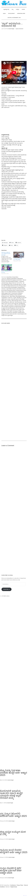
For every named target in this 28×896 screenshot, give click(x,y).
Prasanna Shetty (19, 290)
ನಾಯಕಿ (12, 303)
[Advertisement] (14, 47)
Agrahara (9, 278)
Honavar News (15, 277)
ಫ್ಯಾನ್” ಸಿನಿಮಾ (3, 305)
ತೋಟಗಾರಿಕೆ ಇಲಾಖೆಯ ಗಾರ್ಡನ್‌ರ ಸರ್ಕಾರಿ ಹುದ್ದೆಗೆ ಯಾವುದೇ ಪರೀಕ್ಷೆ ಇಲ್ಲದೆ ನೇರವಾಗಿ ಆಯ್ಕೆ (11, 794)
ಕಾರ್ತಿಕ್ (5, 299)
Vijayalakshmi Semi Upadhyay (7, 294)
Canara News (9, 277)
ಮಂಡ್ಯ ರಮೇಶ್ (11, 306)
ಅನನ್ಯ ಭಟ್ (23, 297)
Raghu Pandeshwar (13, 291)
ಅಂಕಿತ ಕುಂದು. (10, 297)
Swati (9, 293)
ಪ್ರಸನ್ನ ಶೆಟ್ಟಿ (20, 303)
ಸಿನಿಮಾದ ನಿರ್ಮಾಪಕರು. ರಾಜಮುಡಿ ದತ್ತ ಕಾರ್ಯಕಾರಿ (17, 313)
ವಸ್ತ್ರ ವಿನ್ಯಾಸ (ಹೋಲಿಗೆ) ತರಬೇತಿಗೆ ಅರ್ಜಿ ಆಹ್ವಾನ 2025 (13, 814)
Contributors (13, 885)
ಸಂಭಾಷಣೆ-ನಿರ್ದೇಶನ (20, 312)
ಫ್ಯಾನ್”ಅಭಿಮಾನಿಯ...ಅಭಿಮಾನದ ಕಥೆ (13, 305)
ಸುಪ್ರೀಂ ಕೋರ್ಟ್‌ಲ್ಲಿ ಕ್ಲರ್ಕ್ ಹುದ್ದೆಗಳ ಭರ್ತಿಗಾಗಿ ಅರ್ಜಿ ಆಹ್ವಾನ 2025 (11, 870)
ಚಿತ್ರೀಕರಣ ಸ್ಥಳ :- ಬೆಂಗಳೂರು (6, 300)
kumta (2, 290)
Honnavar (14, 288)
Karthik (23, 288)
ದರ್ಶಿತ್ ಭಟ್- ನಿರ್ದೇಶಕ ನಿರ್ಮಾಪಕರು (16, 302)
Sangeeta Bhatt (20, 291)
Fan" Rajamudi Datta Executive (12, 285)
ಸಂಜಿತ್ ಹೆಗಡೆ (14, 312)
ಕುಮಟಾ (8, 299)
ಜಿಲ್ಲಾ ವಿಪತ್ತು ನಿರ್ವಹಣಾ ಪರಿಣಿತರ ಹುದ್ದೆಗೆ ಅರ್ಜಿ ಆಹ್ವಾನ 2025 (13, 772)
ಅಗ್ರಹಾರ (14, 297)
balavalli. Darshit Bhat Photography (8, 279)
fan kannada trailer (17, 284)
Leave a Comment (19, 28)
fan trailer (3, 285)
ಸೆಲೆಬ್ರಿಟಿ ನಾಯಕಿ (4, 315)
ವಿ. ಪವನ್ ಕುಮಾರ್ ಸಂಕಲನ (14, 309)
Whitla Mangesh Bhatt (20, 296)
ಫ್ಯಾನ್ (24, 303)
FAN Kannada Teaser (8, 284)
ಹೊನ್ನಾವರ (11, 315)
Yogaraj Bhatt (4, 297)
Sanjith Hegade (4, 293)
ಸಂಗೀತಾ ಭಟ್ (9, 312)
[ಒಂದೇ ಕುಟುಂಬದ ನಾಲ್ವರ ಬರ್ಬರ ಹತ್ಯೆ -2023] (18, 255)
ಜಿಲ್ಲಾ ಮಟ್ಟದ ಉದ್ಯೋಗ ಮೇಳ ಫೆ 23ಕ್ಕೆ (13, 833)
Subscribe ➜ (6, 589)
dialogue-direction (12, 282)
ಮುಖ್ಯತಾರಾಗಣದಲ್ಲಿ (17, 306)
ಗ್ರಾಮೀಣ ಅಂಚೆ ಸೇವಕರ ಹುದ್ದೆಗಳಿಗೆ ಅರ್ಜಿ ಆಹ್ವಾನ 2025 (13, 851)
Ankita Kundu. (20, 278)
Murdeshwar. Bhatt (11, 290)
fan (17, 282)
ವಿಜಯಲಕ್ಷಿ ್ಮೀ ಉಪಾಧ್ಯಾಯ (17, 310)
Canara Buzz (14, 3)
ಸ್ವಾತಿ (8, 315)
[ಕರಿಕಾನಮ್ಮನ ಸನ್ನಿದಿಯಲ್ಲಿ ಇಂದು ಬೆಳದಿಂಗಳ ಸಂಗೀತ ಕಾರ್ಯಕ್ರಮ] (7, 257)
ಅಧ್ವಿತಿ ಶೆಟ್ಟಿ (18, 297)
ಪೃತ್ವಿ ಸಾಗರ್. (16, 303)
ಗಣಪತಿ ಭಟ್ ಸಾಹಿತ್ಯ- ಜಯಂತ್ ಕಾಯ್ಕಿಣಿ (17, 299)
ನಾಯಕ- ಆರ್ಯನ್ (7, 303)
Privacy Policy (20, 885)
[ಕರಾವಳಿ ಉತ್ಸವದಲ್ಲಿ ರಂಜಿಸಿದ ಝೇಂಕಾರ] (6, 267)
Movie (6, 290)
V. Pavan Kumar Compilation (17, 293)
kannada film (19, 288)
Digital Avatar (14, 886)
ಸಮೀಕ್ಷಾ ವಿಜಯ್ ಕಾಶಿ (5, 313)
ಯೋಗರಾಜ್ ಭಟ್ (19, 308)
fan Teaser (23, 284)
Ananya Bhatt (14, 278)
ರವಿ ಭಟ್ (7, 309)
